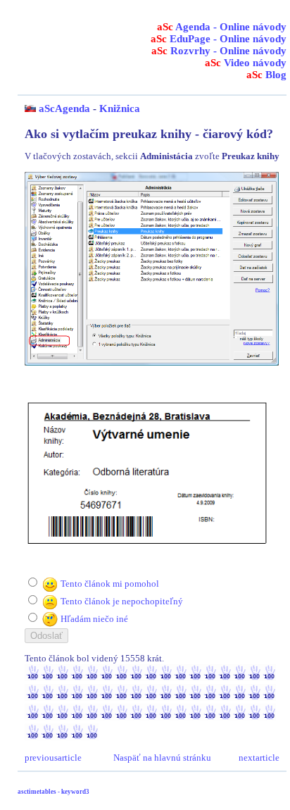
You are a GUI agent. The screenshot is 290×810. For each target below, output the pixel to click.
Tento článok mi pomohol (110, 583)
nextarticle (259, 757)
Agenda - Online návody (221, 26)
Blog (266, 74)
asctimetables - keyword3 (53, 791)
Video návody (245, 62)
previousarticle (53, 757)
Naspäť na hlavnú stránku (162, 757)
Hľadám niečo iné (94, 618)
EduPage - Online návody (218, 38)
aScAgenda (64, 108)
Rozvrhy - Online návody (218, 50)
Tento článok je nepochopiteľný (122, 601)
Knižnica (119, 108)
